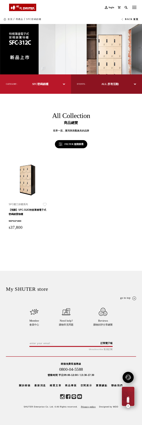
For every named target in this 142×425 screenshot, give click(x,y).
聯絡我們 (117, 385)
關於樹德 (25, 385)
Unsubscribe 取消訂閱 (101, 349)
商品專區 (71, 385)
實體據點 (102, 385)
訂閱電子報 (107, 343)
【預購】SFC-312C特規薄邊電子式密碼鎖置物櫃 (27, 211)
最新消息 (40, 385)
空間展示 (86, 385)
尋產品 (19, 19)
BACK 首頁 (131, 19)
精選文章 (55, 385)
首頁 (10, 19)
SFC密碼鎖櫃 (33, 19)
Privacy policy (88, 407)
